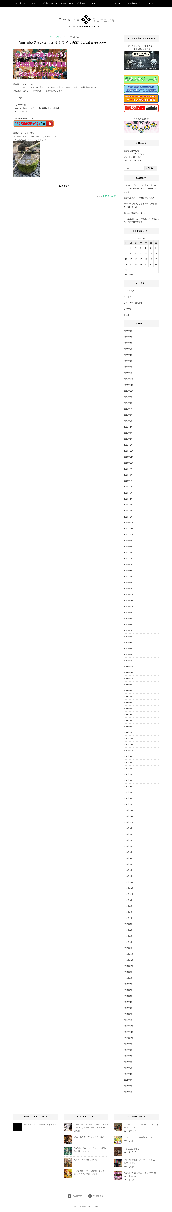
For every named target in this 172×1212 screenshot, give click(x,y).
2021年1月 (128, 732)
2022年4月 (128, 642)
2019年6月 (128, 846)
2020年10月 (129, 750)
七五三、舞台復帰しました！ (136, 213)
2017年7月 (128, 984)
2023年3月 (128, 577)
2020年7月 (128, 768)
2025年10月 (129, 391)
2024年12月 (129, 451)
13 (156, 253)
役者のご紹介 (67, 3)
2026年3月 (128, 361)
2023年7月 (128, 553)
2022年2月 (128, 654)
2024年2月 (128, 511)
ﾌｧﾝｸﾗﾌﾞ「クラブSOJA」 (110, 3)
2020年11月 (129, 744)
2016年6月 (128, 1062)
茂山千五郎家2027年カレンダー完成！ (140, 198)
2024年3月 (128, 505)
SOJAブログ (56, 37)
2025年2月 (128, 439)
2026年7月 (128, 337)
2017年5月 (128, 996)
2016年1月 (128, 1092)
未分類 (126, 315)
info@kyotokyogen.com (140, 154)
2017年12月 (129, 954)
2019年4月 (128, 858)
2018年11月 (129, 888)
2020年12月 (129, 738)
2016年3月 (128, 1080)
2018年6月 (128, 918)
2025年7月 (128, 409)
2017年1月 (128, 1020)
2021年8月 (128, 690)
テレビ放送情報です (132, 1148)
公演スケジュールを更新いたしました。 (141, 1137)
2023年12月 (129, 523)
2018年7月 (128, 912)
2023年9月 (128, 541)
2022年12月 (129, 595)
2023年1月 (128, 588)
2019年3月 (128, 864)
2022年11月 (129, 600)
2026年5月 (128, 349)
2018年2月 (128, 942)
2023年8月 (128, 547)
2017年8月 (128, 978)
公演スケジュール (85, 3)
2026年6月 (128, 343)
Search (150, 168)
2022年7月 (128, 624)
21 (126, 264)
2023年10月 (129, 535)
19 (151, 259)
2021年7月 (128, 696)
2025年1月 (128, 445)
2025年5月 (128, 421)
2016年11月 (129, 1032)
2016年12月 (129, 1026)
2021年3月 (128, 720)
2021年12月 (129, 666)
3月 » (131, 274)
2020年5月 (128, 780)
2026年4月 (128, 355)
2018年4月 (128, 930)
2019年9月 (128, 828)
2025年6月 (128, 415)
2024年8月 (128, 475)
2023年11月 (129, 529)
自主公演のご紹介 (47, 3)
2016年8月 (128, 1050)
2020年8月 (128, 762)
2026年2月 (128, 367)
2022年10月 (129, 606)
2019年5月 (128, 852)
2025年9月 (128, 397)
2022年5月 (128, 636)
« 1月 (126, 274)
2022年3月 (128, 648)
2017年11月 (129, 960)
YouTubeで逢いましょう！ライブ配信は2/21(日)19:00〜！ (64, 42)
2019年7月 (128, 840)
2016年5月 (128, 1068)
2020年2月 (128, 798)
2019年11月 (129, 816)
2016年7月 (128, 1056)
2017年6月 (128, 990)
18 (146, 259)
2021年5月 (128, 708)
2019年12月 (129, 810)
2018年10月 (129, 894)
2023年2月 (128, 582)
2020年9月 (128, 756)
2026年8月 (128, 331)
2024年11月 (129, 457)
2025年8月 (128, 403)
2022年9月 (128, 612)
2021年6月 (128, 702)
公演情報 (127, 309)
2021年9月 (128, 684)
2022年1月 (128, 660)
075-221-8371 (135, 157)
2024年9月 (128, 469)
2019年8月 (128, 834)
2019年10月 (129, 822)
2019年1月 (128, 876)
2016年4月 (128, 1074)
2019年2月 (128, 870)
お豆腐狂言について (24, 3)
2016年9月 (128, 1044)
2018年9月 (128, 900)
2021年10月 (129, 678)
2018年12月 (129, 882)
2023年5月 (128, 564)
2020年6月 (128, 774)
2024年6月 (128, 487)
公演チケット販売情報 (133, 303)
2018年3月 (128, 936)
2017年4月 (128, 1002)
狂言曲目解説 (134, 3)
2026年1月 (128, 373)
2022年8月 (128, 618)
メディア (127, 296)
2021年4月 (128, 714)
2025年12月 (129, 379)
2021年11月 (129, 672)
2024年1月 (128, 517)
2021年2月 (128, 726)
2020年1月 (128, 804)
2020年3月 (128, 792)
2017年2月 (128, 1014)
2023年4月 (128, 571)
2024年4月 (128, 499)
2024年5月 (128, 493)
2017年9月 (128, 972)
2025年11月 (129, 385)
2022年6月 (128, 630)
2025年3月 (128, 433)
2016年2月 (128, 1086)
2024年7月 (128, 481)
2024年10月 (129, 463)
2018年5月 (128, 924)
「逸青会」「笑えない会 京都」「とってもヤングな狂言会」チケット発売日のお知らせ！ (141, 188)
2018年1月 (128, 948)
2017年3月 (128, 1008)
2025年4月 (128, 427)
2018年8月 (128, 906)
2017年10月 (129, 966)
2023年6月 (128, 559)
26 (151, 264)
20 (156, 259)
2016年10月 (129, 1038)
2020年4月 (128, 786)
